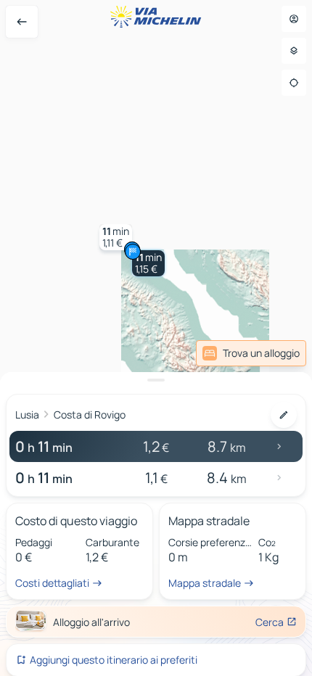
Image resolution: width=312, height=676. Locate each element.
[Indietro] (22, 22)
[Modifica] (284, 415)
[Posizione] (294, 83)
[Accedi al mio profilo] (294, 19)
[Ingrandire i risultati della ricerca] (156, 380)
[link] (251, 353)
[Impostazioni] (294, 51)
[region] (156, 338)
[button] (148, 263)
